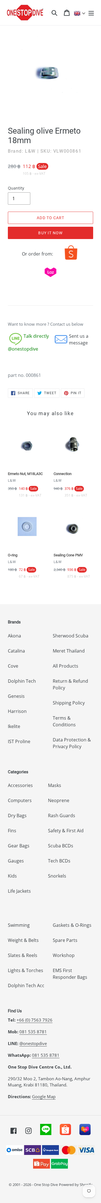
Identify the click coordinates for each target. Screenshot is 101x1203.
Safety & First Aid (66, 831)
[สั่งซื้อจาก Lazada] (50, 278)
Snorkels (57, 876)
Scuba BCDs (60, 846)
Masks (54, 785)
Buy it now (50, 233)
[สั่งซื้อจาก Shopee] (71, 260)
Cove (13, 666)
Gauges (16, 861)
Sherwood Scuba (70, 636)
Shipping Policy (69, 703)
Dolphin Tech (22, 681)
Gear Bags (18, 846)
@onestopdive (33, 1043)
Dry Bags (17, 815)
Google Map (44, 1096)
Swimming (19, 925)
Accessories (20, 785)
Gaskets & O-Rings (72, 925)
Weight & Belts (23, 940)
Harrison (17, 711)
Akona (14, 636)
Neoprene (58, 800)
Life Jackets (19, 891)
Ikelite (14, 726)
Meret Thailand (69, 651)
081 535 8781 (33, 1031)
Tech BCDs (59, 861)
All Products (65, 666)
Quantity (16, 188)
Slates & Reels (22, 955)
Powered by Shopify (75, 1184)
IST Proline (19, 741)
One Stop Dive (46, 1184)
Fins (12, 831)
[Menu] (91, 12)
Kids (12, 876)
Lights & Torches (25, 970)
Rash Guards (61, 815)
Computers (20, 800)
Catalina (16, 651)
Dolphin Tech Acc (26, 985)
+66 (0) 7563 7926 (34, 1020)
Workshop (64, 955)
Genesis (16, 696)
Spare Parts (65, 940)
